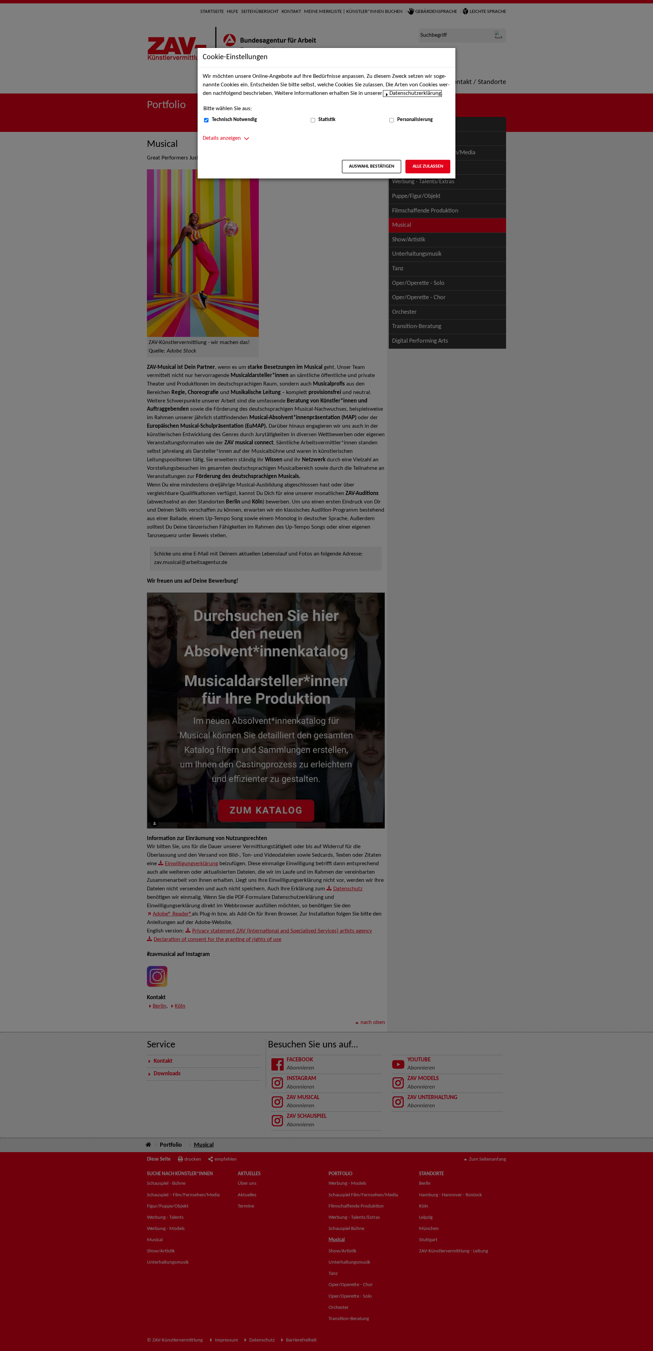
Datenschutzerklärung (415, 93)
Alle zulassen (428, 166)
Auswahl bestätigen (371, 166)
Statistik (326, 119)
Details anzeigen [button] (222, 138)
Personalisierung (415, 119)
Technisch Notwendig (234, 119)
